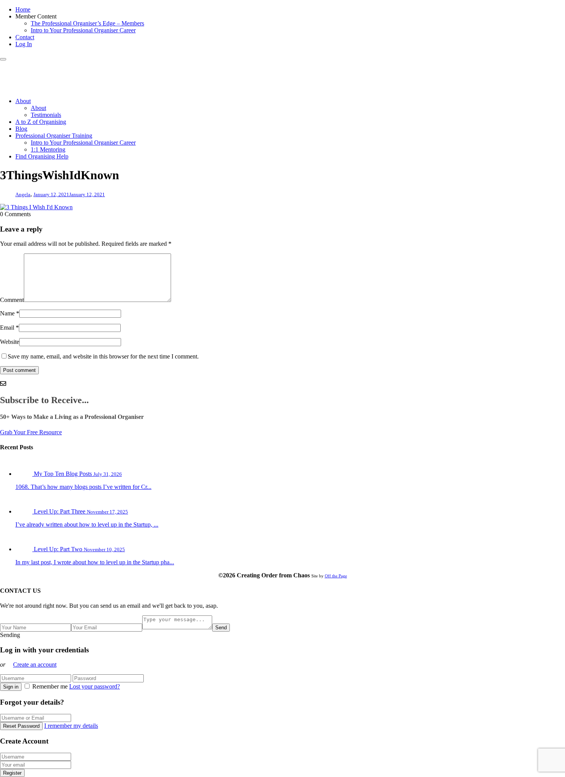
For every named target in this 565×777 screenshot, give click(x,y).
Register (12, 773)
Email (7, 327)
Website (9, 341)
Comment (12, 300)
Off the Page (336, 576)
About (23, 101)
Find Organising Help (41, 156)
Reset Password (21, 726)
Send (221, 627)
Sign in (10, 687)
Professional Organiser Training (53, 135)
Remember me (50, 686)
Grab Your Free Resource (31, 432)
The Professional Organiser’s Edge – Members (87, 23)
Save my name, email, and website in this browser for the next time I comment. (103, 356)
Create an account (34, 664)
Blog (21, 128)
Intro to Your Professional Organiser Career (83, 30)
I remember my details (71, 725)
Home (22, 9)
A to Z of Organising (40, 121)
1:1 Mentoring (48, 149)
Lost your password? (94, 686)
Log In (23, 44)
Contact (24, 37)
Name (7, 313)
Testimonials (46, 115)
